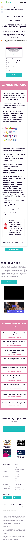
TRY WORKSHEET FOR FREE (14, 337)
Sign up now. (21, 42)
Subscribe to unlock (14, 75)
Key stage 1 (17, 471)
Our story (5, 471)
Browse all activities (19, 469)
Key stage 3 (17, 476)
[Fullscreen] (14, 311)
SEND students (6, 491)
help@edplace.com (19, 489)
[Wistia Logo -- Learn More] (20, 311)
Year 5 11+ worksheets (14, 61)
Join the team (6, 476)
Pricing (4, 469)
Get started (9, 282)
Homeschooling (6, 488)
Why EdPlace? (6, 467)
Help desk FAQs (18, 487)
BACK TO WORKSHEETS (14, 20)
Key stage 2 (17, 474)
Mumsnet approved (7, 474)
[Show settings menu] (11, 311)
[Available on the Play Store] (17, 497)
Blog (16, 467)
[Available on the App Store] (7, 497)
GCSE (16, 478)
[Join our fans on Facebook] (22, 507)
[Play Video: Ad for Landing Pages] (14, 306)
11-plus (16, 480)
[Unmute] (8, 311)
